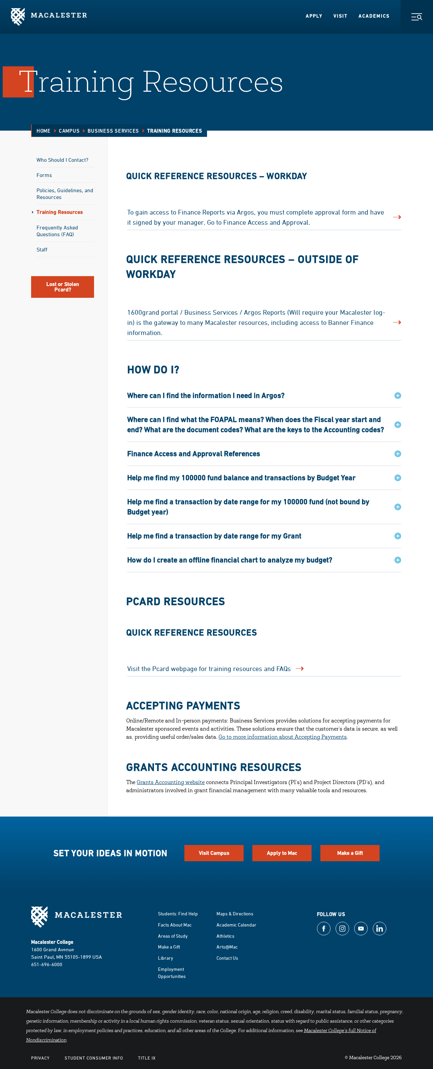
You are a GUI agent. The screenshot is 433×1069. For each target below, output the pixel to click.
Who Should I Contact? (62, 160)
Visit (341, 16)
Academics (374, 16)
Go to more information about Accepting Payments (283, 737)
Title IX (147, 1058)
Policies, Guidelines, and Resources (65, 193)
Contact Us (227, 958)
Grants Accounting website (171, 782)
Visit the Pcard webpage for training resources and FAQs (209, 668)
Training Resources (60, 212)
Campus (69, 131)
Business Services (113, 131)
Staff (42, 249)
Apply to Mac (282, 853)
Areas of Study (173, 936)
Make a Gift (350, 853)
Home (44, 131)
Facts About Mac (175, 925)
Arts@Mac (227, 947)
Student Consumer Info (94, 1058)
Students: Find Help (178, 913)
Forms (44, 175)
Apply (314, 16)
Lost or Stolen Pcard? (62, 287)
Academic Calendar (236, 925)
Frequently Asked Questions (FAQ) (57, 230)
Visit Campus (214, 853)
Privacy (40, 1058)
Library (165, 958)
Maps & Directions (234, 913)
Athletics (225, 936)
